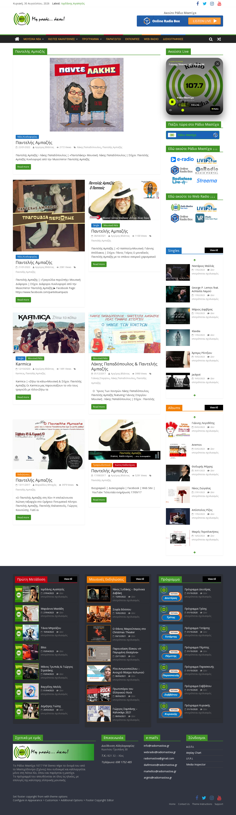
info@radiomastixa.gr (156, 745)
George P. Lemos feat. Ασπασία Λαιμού (205, 267)
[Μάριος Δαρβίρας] (178, 288)
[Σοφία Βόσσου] (99, 607)
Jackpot (196, 353)
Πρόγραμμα (90, 39)
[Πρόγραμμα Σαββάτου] (171, 684)
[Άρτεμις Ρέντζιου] (178, 331)
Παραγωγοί (113, 39)
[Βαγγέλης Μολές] (27, 685)
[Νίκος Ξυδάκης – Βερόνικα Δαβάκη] (99, 587)
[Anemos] (178, 423)
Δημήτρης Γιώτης (51, 706)
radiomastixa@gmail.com (159, 758)
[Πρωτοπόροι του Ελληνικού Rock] (99, 687)
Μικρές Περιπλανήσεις (205, 510)
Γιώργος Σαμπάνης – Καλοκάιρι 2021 (125, 710)
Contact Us (184, 804)
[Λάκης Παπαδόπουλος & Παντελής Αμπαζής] (124, 315)
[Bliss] (27, 645)
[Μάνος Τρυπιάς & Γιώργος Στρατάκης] (27, 665)
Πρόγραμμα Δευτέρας (197, 589)
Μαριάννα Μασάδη (52, 608)
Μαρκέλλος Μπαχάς (45, 484)
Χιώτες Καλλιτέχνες (61, 39)
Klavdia (196, 309)
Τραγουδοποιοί (101, 465)
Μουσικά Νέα (32, 39)
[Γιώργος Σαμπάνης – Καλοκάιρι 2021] (99, 707)
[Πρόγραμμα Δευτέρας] (171, 587)
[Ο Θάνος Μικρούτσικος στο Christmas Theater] (99, 627)
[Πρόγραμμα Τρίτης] (171, 607)
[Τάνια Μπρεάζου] (27, 626)
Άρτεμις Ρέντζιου (202, 331)
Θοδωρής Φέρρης (202, 444)
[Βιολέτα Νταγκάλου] (178, 374)
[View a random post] (219, 39)
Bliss (43, 647)
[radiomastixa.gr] (17, 39)
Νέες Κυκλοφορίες (27, 136)
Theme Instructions (202, 804)
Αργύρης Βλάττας (44, 147)
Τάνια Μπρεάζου (51, 628)
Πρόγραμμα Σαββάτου (198, 686)
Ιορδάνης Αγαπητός (73, 3)
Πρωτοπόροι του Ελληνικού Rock (123, 690)
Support (219, 804)
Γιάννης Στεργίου (100, 378)
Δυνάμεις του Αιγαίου (205, 531)
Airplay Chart (193, 752)
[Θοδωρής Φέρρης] (178, 445)
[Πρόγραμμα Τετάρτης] (171, 626)
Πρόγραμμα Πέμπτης (197, 647)
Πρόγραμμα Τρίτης (196, 608)
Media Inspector (196, 764)
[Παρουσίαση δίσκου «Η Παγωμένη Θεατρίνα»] (99, 647)
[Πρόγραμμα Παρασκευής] (171, 665)
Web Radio (151, 39)
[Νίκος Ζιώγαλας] (178, 466)
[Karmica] (49, 315)
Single (96, 225)
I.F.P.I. (189, 758)
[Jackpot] (178, 353)
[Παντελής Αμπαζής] (87, 60)
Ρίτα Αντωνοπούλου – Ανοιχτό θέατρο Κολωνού (128, 670)
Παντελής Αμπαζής (34, 142)
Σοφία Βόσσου (122, 609)
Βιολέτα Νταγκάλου (204, 374)
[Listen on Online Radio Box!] (180, 18)
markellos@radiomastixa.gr (160, 771)
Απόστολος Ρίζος (202, 488)
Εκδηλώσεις (24, 474)
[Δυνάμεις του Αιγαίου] (178, 532)
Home (172, 804)
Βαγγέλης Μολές (51, 686)
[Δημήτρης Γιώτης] (27, 704)
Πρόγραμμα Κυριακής (197, 705)
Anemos (197, 423)
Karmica (23, 364)
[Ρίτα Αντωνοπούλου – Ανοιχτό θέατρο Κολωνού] (99, 667)
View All (214, 250)
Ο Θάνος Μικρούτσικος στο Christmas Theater (129, 630)
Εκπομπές (132, 39)
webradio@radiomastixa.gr (160, 752)
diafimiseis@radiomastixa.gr (160, 765)
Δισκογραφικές (173, 39)
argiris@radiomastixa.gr (158, 777)
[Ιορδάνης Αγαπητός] (27, 587)
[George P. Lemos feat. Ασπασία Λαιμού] (178, 266)
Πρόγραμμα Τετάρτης (197, 628)
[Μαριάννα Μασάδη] (27, 607)
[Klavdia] (178, 309)
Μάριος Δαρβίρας (202, 287)
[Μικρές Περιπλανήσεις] (178, 510)
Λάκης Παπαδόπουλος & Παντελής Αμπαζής (124, 366)
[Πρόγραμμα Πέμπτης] (171, 645)
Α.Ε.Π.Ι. (190, 747)
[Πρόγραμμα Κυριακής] (171, 703)
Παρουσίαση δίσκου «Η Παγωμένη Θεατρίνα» (127, 650)
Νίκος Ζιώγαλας (201, 466)
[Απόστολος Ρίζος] (178, 488)
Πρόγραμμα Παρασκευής (199, 666)
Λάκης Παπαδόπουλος (89, 147)
